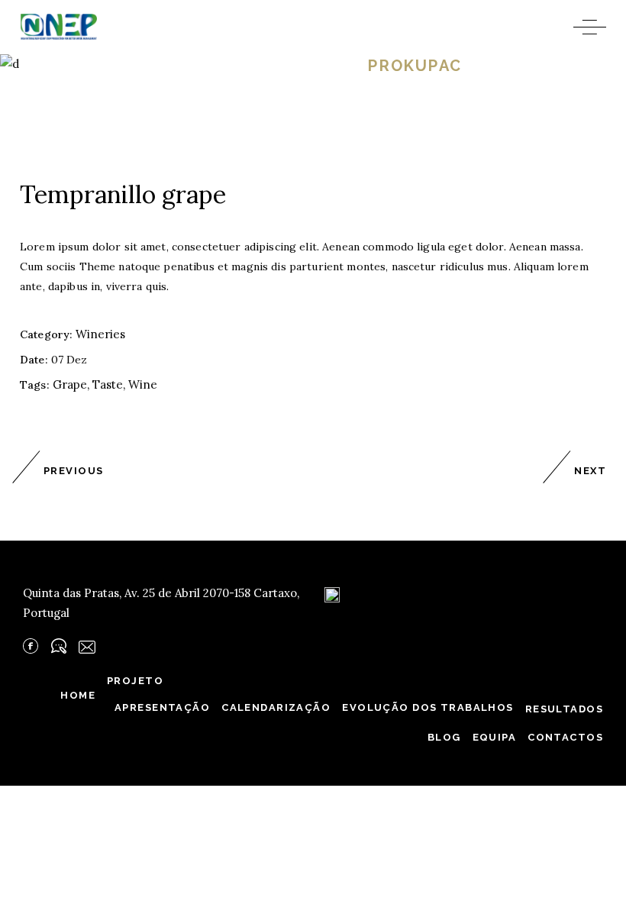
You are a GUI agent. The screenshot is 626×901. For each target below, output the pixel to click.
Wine (142, 384)
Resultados (564, 709)
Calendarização (276, 707)
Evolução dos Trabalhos (427, 707)
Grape (70, 384)
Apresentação (162, 707)
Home (189, 65)
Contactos (565, 737)
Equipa (495, 737)
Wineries (291, 65)
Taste (107, 384)
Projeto (135, 680)
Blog (444, 737)
